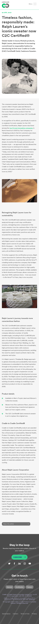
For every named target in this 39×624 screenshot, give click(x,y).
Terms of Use (25, 614)
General (9, 587)
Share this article (8, 524)
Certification (19, 587)
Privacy (34, 614)
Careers (29, 587)
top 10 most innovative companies (21, 128)
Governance (6, 614)
